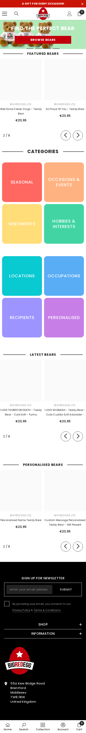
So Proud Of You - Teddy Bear (65, 109)
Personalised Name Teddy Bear (21, 520)
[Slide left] (66, 135)
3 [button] (47, 48)
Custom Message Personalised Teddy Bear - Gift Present (64, 522)
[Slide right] (78, 135)
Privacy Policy (21, 610)
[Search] (16, 13)
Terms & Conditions (47, 610)
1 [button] (30, 48)
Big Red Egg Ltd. (21, 104)
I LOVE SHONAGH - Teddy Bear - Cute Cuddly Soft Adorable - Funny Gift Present (65, 412)
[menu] (4, 13)
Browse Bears (43, 40)
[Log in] (69, 13)
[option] (43, 34)
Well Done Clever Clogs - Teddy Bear (21, 111)
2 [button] (38, 48)
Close (82, 4)
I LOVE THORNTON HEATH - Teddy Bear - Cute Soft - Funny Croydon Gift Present (21, 412)
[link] (24, 726)
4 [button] (56, 48)
